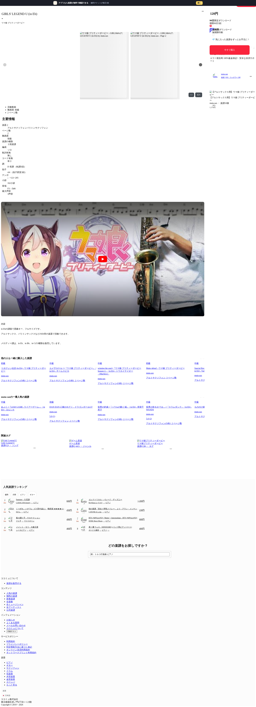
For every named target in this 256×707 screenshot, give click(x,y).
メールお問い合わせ (16, 625)
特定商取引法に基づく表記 (19, 647)
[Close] (201, 3)
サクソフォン (12, 668)
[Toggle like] (251, 76)
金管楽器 (10, 679)
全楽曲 (9, 601)
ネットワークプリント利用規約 (21, 652)
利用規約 (10, 641)
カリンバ (10, 682)
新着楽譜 (10, 599)
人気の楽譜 (11, 593)
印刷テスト (11, 631)
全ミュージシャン (14, 604)
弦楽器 (9, 674)
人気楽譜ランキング (15, 486)
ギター (9, 665)
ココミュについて (14, 628)
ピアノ (9, 662)
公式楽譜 (10, 610)
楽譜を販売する (13, 583)
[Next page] (200, 64)
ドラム (9, 671)
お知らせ (10, 620)
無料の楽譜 (11, 596)
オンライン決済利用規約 (18, 650)
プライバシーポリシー (17, 644)
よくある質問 (12, 623)
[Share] (203, 11)
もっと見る (11, 685)
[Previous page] (4, 64)
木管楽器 (10, 676)
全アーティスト (13, 607)
